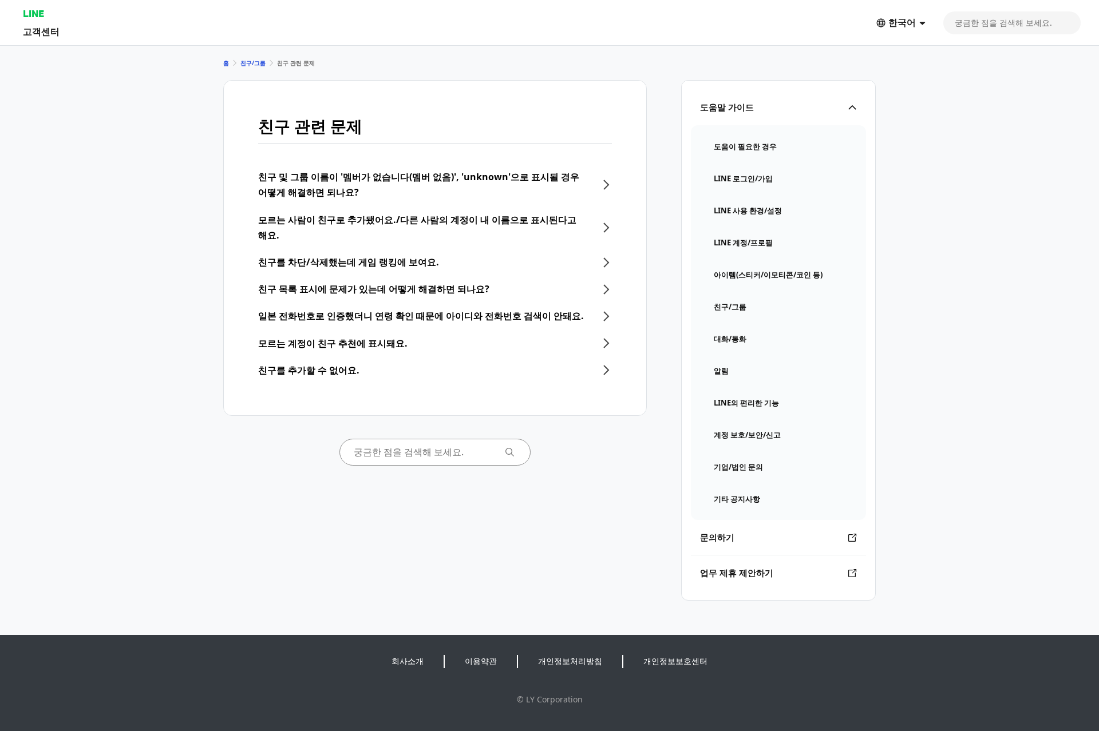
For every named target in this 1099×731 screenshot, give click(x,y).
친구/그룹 (253, 63)
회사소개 (408, 660)
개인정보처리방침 (570, 660)
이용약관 (481, 660)
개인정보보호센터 (675, 660)
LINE (33, 13)
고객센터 (41, 31)
